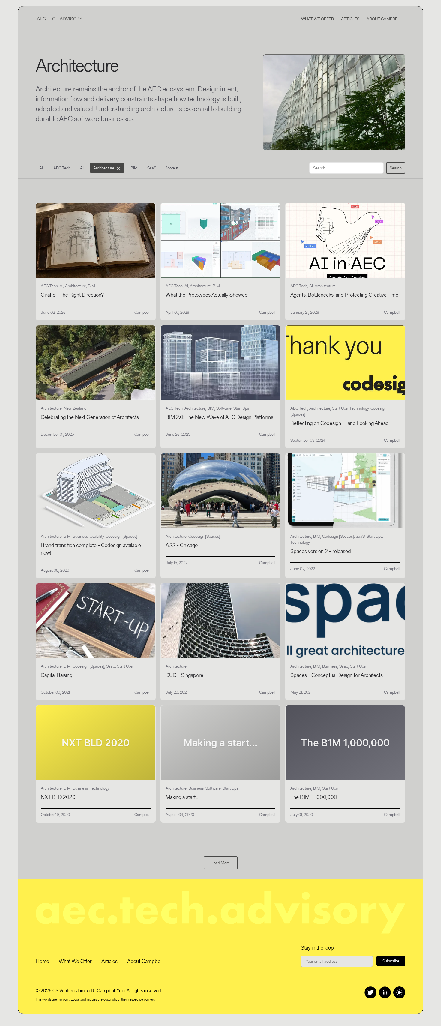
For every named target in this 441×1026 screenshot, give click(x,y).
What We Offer (317, 19)
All (41, 168)
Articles (350, 19)
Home (42, 961)
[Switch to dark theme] (399, 992)
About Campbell (384, 19)
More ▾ (172, 168)
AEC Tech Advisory (59, 18)
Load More (221, 863)
